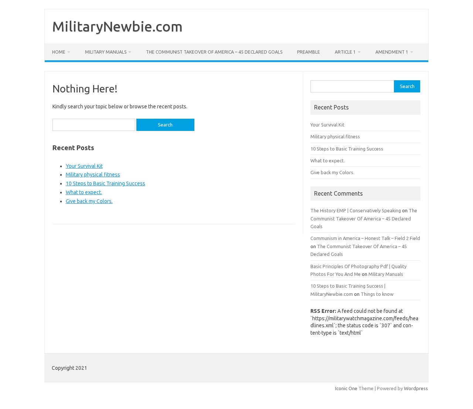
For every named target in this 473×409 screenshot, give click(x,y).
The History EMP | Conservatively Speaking (355, 210)
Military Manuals (105, 52)
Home (58, 52)
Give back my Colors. (89, 201)
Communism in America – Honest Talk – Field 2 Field (365, 238)
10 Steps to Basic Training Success (105, 183)
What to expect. (84, 192)
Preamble (308, 52)
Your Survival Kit (84, 166)
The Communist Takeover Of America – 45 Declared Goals (214, 52)
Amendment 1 (391, 52)
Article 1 (345, 52)
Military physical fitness (93, 175)
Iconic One (346, 388)
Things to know (377, 294)
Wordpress (416, 388)
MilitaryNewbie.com (117, 26)
